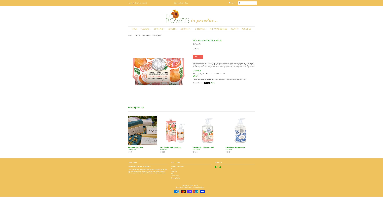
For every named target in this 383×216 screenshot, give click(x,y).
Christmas (200, 29)
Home (134, 29)
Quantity (195, 48)
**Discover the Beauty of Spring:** (139, 166)
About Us (246, 29)
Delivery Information (177, 166)
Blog (172, 173)
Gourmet (185, 29)
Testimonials (175, 175)
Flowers (145, 29)
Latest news (132, 162)
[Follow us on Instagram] (220, 167)
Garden (172, 29)
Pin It (213, 83)
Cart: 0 (233, 3)
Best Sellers (184, 3)
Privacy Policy (175, 178)
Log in (131, 3)
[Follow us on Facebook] (216, 167)
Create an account (141, 3)
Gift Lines (159, 29)
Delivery (234, 29)
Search (173, 169)
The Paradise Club (218, 29)
